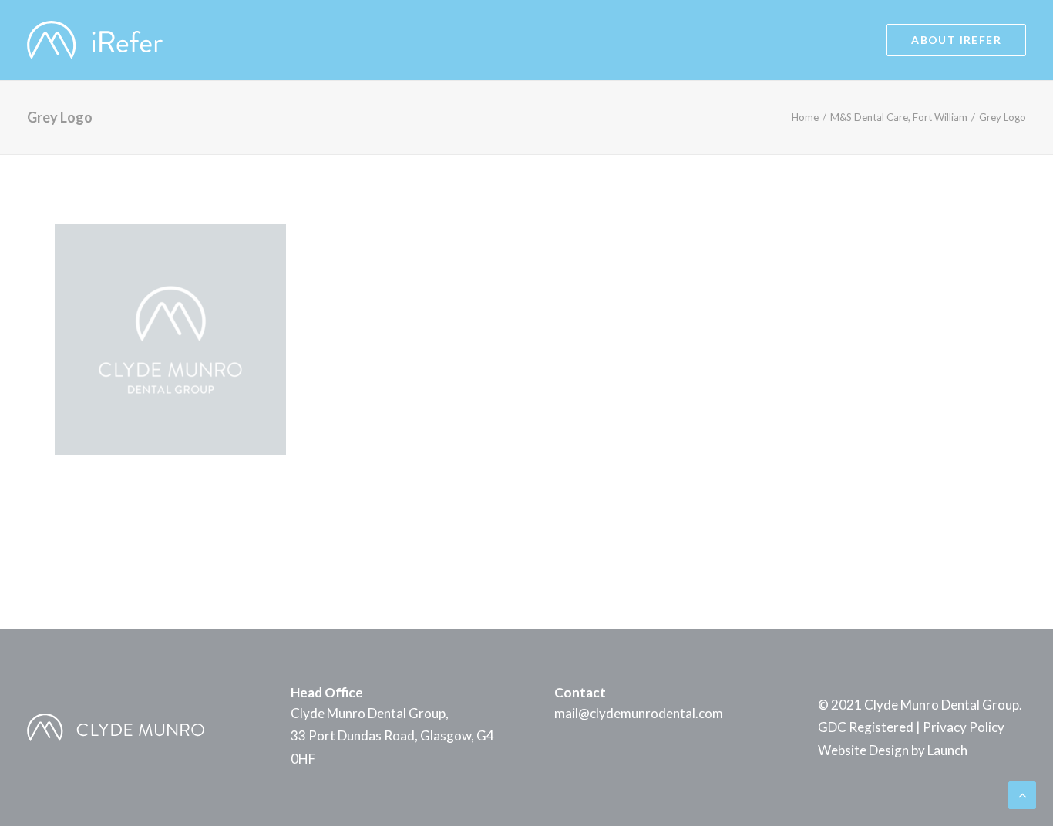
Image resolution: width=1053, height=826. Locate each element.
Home (805, 117)
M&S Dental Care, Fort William (898, 117)
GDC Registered (865, 727)
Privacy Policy (963, 727)
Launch (947, 750)
